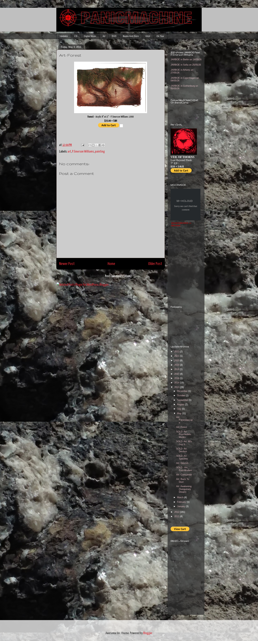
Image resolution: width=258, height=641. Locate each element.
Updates (64, 36)
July (179, 408)
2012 (177, 512)
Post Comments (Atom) (118, 276)
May (179, 413)
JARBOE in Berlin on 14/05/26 (186, 59)
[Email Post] (82, 145)
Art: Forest (181, 427)
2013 (177, 387)
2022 (177, 351)
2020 (177, 360)
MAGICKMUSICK (179, 223)
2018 (177, 369)
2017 (177, 374)
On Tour (160, 36)
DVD (114, 36)
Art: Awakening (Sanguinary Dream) (183, 489)
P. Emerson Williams (83, 151)
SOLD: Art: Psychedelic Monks (183, 434)
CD (75, 36)
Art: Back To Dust (182, 480)
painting (100, 151)
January (181, 506)
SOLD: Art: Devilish (181, 450)
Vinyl (147, 36)
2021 (177, 356)
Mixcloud (175, 225)
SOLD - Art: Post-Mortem (184, 469)
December (182, 391)
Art (104, 36)
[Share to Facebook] (100, 145)
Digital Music (90, 36)
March (180, 497)
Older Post (155, 264)
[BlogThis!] (93, 145)
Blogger (147, 633)
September (183, 400)
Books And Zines (131, 36)
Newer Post (67, 264)
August (181, 404)
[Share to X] (96, 145)
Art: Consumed (183, 474)
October (181, 395)
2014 (177, 382)
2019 (177, 365)
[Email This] (90, 145)
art (69, 151)
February (182, 502)
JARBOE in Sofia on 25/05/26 (186, 64)
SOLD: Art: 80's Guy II (184, 443)
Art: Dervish (182, 463)
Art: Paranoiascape (184, 420)
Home (111, 264)
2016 (177, 378)
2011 (177, 516)
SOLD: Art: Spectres (182, 457)
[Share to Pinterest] (103, 145)
